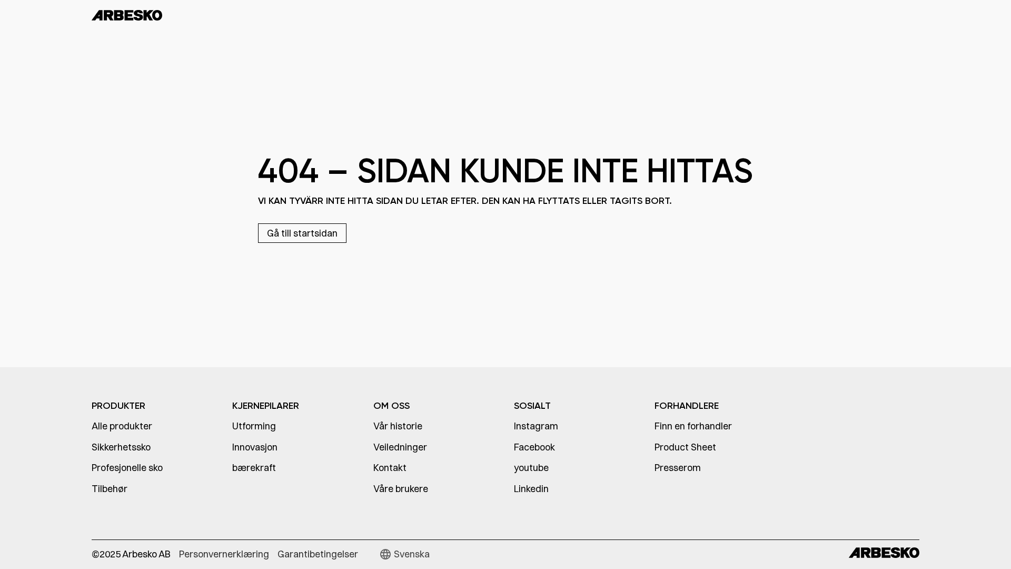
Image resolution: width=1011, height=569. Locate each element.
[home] (161, 15)
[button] (404, 554)
